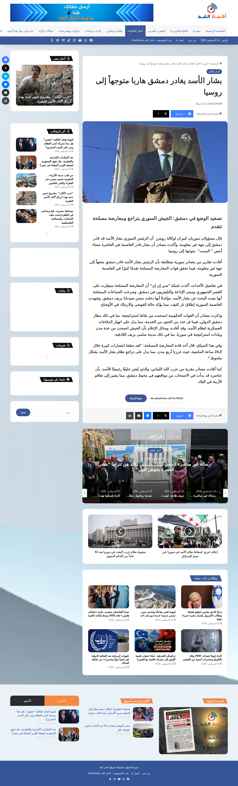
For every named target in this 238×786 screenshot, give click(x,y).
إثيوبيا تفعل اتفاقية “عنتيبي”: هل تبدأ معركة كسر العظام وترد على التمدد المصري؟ (58, 143)
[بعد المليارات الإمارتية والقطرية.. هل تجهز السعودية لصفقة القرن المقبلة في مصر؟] (26, 162)
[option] (155, 466)
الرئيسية (215, 63)
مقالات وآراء (46, 30)
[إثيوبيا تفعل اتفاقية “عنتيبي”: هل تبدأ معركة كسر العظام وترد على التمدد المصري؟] (26, 145)
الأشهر (27, 700)
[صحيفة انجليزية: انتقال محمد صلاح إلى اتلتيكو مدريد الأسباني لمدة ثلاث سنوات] (143, 714)
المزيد (205, 63)
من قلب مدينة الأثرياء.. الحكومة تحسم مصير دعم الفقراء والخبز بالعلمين (59, 179)
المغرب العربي (156, 30)
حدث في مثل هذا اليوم (20, 30)
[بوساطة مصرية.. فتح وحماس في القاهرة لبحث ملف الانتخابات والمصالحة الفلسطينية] (26, 216)
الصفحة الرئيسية (215, 30)
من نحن (192, 40)
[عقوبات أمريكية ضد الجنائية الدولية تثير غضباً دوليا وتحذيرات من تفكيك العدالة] (108, 640)
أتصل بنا (180, 40)
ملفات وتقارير (114, 30)
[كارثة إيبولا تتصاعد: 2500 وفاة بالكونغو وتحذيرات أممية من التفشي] (201, 640)
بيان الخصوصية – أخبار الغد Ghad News (151, 40)
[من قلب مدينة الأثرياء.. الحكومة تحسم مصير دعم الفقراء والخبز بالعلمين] (26, 180)
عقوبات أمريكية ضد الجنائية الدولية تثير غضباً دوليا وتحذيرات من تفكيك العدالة (110, 659)
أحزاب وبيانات (93, 30)
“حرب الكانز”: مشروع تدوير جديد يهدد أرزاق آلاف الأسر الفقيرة (57, 197)
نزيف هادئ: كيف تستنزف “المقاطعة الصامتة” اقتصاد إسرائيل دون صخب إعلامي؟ (155, 466)
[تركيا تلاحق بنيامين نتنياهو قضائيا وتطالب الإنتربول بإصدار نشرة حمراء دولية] (201, 596)
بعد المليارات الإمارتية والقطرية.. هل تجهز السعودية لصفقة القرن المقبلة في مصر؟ (56, 161)
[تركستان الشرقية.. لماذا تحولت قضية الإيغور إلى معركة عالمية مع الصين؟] (155, 640)
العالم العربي (180, 30)
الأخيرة (62, 700)
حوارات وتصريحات (69, 30)
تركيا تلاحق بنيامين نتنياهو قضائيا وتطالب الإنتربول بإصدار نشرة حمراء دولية (202, 615)
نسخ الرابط (136, 398)
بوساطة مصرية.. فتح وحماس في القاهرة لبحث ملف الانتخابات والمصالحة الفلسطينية (48, 96)
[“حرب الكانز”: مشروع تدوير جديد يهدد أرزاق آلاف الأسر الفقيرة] (26, 198)
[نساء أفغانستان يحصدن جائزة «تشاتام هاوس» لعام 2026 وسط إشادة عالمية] (108, 596)
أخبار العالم (136, 30)
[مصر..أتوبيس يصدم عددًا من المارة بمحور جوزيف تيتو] (143, 731)
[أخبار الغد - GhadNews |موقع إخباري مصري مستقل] (212, 11)
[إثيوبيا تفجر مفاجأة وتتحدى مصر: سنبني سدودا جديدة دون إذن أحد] (155, 596)
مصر (197, 30)
